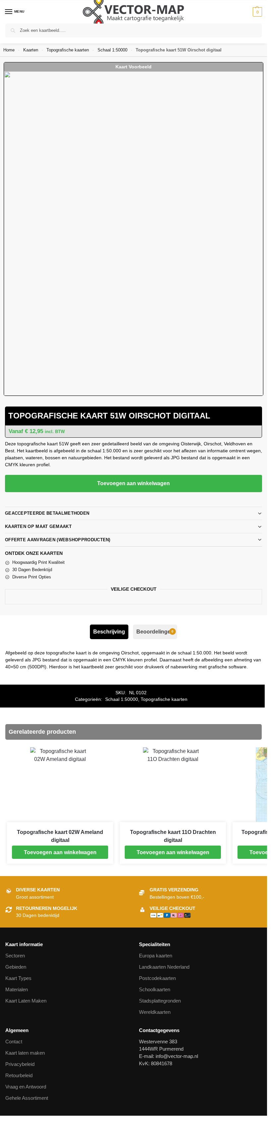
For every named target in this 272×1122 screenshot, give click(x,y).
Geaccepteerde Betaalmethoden (47, 513)
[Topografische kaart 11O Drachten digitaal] (173, 784)
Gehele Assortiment (26, 1098)
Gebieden (15, 967)
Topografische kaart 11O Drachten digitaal (173, 836)
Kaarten (30, 49)
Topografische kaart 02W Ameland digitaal (60, 836)
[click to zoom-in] (133, 233)
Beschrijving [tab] (109, 632)
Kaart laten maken (25, 1053)
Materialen (16, 989)
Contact (13, 1041)
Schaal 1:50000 (112, 49)
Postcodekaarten (157, 978)
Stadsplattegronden (160, 1001)
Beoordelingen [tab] (155, 632)
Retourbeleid (19, 1075)
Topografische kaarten (67, 49)
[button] (256, 12)
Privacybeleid (19, 1064)
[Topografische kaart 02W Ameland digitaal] (60, 784)
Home (9, 49)
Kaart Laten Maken (25, 1001)
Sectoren (15, 955)
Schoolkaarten (154, 989)
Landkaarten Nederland (164, 967)
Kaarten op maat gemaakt (38, 526)
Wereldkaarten (154, 1012)
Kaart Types (18, 978)
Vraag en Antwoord (25, 1086)
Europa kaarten (155, 955)
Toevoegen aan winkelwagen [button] (60, 852)
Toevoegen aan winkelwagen (133, 483)
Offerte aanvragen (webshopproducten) (57, 539)
